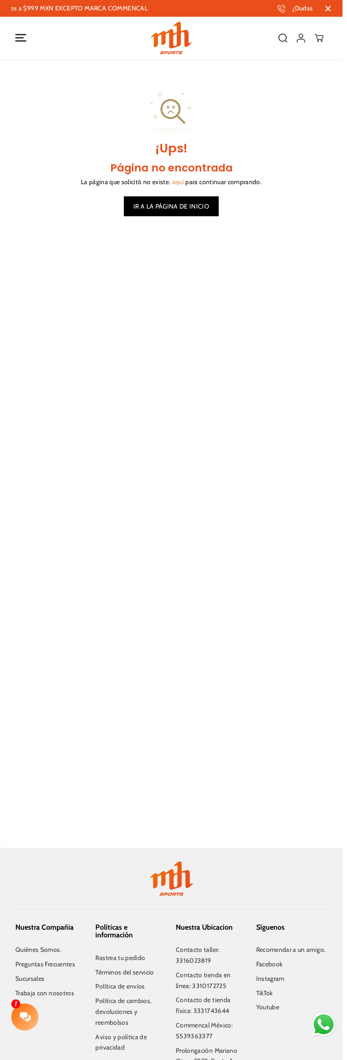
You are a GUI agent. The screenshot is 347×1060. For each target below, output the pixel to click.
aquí (178, 182)
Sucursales (30, 978)
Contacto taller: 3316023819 (198, 955)
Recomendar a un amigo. (291, 950)
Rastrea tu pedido (120, 958)
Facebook (269, 964)
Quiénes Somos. (38, 950)
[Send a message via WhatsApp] (323, 1024)
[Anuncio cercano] (328, 8)
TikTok (264, 993)
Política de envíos (120, 986)
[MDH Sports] (171, 38)
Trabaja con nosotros (44, 993)
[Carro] (319, 38)
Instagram (270, 978)
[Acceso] (301, 38)
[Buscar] (283, 38)
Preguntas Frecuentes (45, 964)
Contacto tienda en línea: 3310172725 (203, 980)
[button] (20, 38)
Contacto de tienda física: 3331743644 (203, 1005)
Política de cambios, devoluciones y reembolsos (123, 1012)
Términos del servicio (124, 972)
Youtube (267, 1007)
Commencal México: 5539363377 (204, 1030)
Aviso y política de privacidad (121, 1042)
